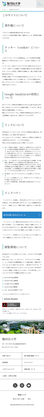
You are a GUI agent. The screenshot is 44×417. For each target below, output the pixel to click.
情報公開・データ (29, 369)
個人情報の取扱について (31, 356)
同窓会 (29, 399)
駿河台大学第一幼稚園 (18, 399)
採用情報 (5, 362)
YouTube (29, 385)
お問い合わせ (6, 356)
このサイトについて (8, 369)
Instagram (22, 385)
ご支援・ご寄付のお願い (9, 376)
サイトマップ (28, 362)
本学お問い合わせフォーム (14, 215)
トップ (4, 9)
